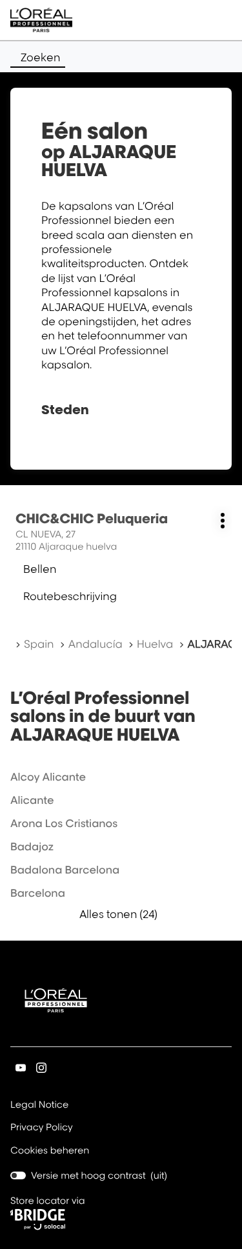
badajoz (32, 846)
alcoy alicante (48, 776)
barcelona (37, 892)
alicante (32, 800)
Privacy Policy (41, 1128)
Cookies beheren (50, 1150)
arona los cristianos (63, 823)
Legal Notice (39, 1106)
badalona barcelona (64, 869)
